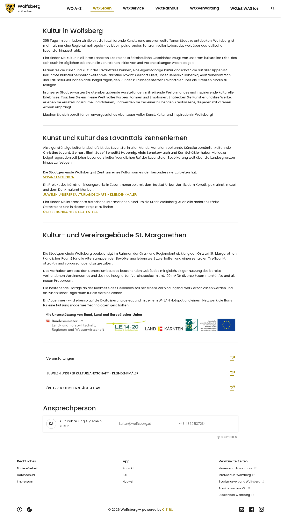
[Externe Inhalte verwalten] (29, 509)
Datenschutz (26, 475)
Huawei (128, 481)
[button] (140, 322)
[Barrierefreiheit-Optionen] (19, 509)
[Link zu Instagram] (261, 509)
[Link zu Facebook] (251, 509)
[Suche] (272, 8)
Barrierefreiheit (27, 468)
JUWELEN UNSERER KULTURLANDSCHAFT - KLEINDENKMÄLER (90, 194)
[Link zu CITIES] (241, 509)
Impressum (25, 481)
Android (128, 468)
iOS (125, 475)
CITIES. (167, 509)
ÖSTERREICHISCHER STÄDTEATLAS (70, 211)
